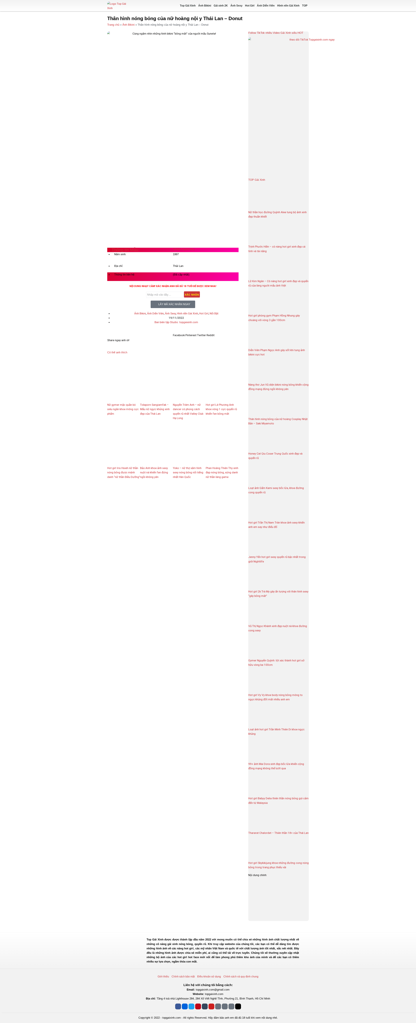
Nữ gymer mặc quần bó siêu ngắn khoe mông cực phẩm (123, 409)
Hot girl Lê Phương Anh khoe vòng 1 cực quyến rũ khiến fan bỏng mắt (221, 409)
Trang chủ (113, 24)
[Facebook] (178, 1006)
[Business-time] (231, 1006)
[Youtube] (211, 1006)
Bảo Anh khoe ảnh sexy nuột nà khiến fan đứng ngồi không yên (154, 472)
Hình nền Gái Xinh (288, 5)
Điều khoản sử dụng (209, 976)
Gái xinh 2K (221, 5)
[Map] (225, 1006)
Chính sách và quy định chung (240, 976)
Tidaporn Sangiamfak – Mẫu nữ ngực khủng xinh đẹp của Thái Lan (155, 409)
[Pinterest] (198, 1006)
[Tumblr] (205, 1006)
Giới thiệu (163, 976)
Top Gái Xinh (188, 5)
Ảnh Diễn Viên (266, 5)
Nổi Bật (214, 313)
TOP (304, 5)
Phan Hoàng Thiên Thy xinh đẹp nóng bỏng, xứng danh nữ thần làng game (222, 472)
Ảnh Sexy (236, 5)
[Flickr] (185, 1006)
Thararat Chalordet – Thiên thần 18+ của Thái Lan (278, 832)
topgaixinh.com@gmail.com (212, 989)
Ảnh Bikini (204, 5)
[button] (179, 333)
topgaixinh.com (214, 994)
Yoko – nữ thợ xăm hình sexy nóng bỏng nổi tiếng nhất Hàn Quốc (188, 472)
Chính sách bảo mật (183, 976)
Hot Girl (249, 5)
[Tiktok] (238, 1006)
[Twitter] (191, 1006)
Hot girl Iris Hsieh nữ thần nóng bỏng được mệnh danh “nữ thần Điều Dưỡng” (123, 472)
